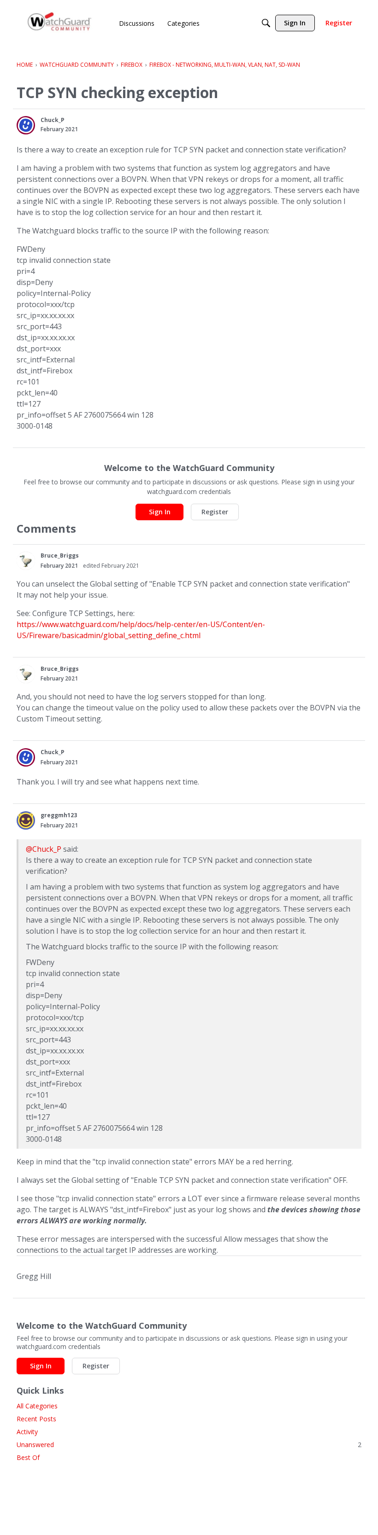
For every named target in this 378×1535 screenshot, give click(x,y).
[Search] (266, 23)
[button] (26, 125)
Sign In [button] (160, 511)
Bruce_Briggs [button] (60, 555)
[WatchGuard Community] (59, 23)
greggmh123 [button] (59, 815)
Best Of (28, 1457)
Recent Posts (36, 1418)
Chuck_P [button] (53, 120)
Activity (27, 1431)
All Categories (37, 1405)
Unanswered (189, 1444)
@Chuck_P (43, 849)
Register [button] (214, 511)
